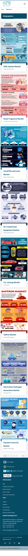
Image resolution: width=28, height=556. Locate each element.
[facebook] (14, 543)
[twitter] (9, 543)
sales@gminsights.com (12, 530)
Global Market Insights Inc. (9, 537)
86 (22, 456)
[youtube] (19, 543)
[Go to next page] (26, 456)
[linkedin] (5, 543)
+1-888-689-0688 (12, 523)
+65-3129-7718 (10, 527)
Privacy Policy (23, 548)
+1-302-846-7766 (10, 525)
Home (2, 9)
